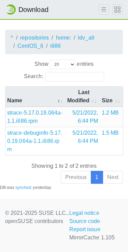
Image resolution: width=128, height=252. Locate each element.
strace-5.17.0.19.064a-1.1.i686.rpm (34, 117)
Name (14, 100)
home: (63, 38)
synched (23, 187)
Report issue (84, 229)
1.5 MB (110, 133)
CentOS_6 (30, 46)
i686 (55, 46)
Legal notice (84, 213)
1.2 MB (110, 113)
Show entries (64, 64)
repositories (34, 38)
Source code (84, 221)
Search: (33, 76)
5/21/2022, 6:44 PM (85, 117)
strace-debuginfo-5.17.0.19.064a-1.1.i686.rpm (34, 141)
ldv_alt (86, 38)
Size (107, 100)
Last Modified (78, 96)
